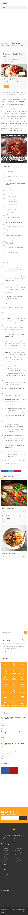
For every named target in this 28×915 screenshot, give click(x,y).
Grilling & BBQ (14, 699)
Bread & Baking (22, 705)
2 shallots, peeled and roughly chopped (13, 235)
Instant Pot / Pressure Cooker (5, 686)
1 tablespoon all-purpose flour (11, 212)
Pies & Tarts (22, 692)
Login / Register (5, 903)
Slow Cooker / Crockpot (14, 673)
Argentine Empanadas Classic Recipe (15, 752)
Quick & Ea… (18, 850)
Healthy (5, 692)
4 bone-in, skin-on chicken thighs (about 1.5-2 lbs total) (14, 190)
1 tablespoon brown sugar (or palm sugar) (14, 250)
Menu (4, 7)
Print (6, 86)
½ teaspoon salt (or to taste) (11, 252)
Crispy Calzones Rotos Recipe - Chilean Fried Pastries (15, 718)
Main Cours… (19, 860)
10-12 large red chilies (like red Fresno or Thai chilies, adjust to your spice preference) (15, 226)
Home (2, 45)
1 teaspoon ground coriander (11, 201)
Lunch (17, 856)
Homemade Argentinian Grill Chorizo (14, 743)
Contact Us (4, 901)
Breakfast (5, 858)
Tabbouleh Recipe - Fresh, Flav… (9, 884)
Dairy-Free (5, 856)
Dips (23, 699)
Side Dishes (14, 692)
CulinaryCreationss (21, 909)
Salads (4, 862)
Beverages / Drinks (5, 705)
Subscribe (23, 818)
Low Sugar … (19, 852)
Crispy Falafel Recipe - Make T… (8, 882)
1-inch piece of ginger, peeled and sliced (14, 238)
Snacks (17, 858)
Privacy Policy (23, 911)
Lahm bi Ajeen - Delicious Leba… (9, 878)
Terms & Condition (5, 911)
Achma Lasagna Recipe (8, 508)
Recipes (7, 45)
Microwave (5, 850)
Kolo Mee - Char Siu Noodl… (10, 553)
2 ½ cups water (8, 174)
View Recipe (7, 720)
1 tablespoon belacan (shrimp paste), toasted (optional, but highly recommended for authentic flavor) (15, 242)
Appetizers (5, 679)
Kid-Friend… (5, 852)
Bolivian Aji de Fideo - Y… (9, 518)
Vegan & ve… (19, 848)
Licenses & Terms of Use (15, 911)
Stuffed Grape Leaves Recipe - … (9, 874)
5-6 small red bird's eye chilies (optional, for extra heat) (14, 230)
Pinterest (18, 471)
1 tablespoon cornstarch (10, 209)
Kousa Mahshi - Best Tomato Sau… (9, 880)
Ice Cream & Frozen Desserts (23, 673)
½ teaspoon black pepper (11, 196)
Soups (5, 667)
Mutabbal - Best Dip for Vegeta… (9, 886)
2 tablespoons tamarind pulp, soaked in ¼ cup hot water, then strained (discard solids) (15, 247)
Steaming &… (6, 854)
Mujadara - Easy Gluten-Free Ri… (9, 876)
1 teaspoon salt (8, 193)
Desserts (5, 860)
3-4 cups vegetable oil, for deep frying (13, 217)
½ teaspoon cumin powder (11, 204)
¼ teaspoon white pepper (11, 207)
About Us (3, 912)
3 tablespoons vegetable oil (11, 255)
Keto (22, 679)
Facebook (5, 471)
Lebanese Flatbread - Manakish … (9, 888)
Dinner (14, 686)
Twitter (11, 471)
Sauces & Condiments (14, 679)
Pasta (5, 59)
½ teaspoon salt (8, 180)
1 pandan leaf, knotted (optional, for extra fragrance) (14, 177)
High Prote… (19, 854)
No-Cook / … (6, 848)
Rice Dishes (22, 667)
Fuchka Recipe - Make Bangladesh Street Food (16, 731)
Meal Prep (22, 686)
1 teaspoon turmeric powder (11, 199)
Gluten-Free (14, 705)
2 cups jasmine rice (9, 171)
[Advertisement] (14, 26)
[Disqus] (14, 580)
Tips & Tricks (4, 899)
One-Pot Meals (5, 699)
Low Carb (14, 667)
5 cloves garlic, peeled (10, 233)
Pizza (5, 673)
